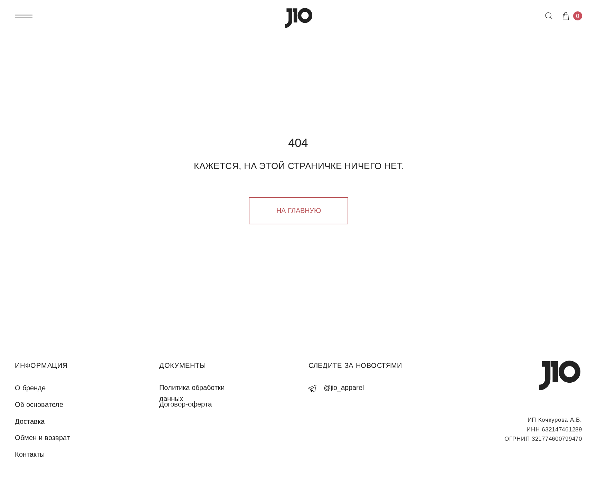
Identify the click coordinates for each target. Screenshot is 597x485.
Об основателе (39, 404)
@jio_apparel (344, 387)
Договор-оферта (185, 404)
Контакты (30, 454)
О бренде (30, 388)
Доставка (30, 421)
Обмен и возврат (42, 437)
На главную (298, 210)
